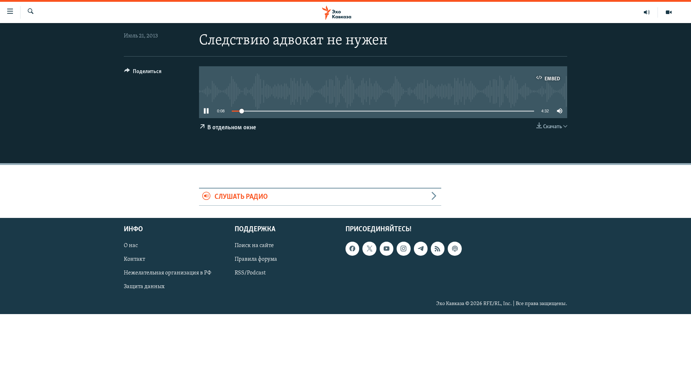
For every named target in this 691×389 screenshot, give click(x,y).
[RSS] (437, 248)
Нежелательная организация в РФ (167, 273)
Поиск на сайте (254, 246)
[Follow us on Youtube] (386, 248)
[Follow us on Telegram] (421, 248)
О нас (131, 246)
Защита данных (144, 287)
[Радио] (647, 12)
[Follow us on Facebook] (352, 248)
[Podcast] (454, 248)
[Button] (143, 73)
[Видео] (668, 12)
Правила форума (256, 259)
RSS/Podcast (250, 273)
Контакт (134, 259)
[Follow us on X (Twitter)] (369, 248)
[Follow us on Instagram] (403, 248)
